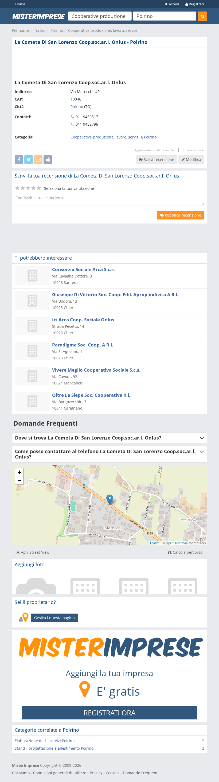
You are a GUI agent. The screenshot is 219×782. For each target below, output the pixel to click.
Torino (39, 30)
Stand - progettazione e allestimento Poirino (54, 748)
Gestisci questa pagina (54, 617)
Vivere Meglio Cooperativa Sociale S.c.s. (96, 370)
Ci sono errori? (193, 150)
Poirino (56, 30)
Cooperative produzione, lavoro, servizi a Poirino (114, 137)
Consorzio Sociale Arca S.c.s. (83, 269)
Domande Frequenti (141, 772)
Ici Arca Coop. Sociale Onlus (83, 320)
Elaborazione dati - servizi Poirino (45, 740)
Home (20, 4)
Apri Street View (34, 552)
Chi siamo (21, 772)
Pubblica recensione (182, 215)
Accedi (173, 4)
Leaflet (154, 543)
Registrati (196, 4)
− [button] (19, 480)
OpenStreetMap (177, 543)
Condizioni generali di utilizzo (59, 772)
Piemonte (20, 30)
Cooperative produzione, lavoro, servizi (102, 30)
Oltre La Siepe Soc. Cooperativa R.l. (91, 395)
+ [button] (19, 472)
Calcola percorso (187, 552)
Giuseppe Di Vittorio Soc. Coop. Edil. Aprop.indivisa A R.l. (115, 294)
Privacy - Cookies (104, 772)
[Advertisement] (109, 63)
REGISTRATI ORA (109, 713)
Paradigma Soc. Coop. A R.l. (82, 345)
